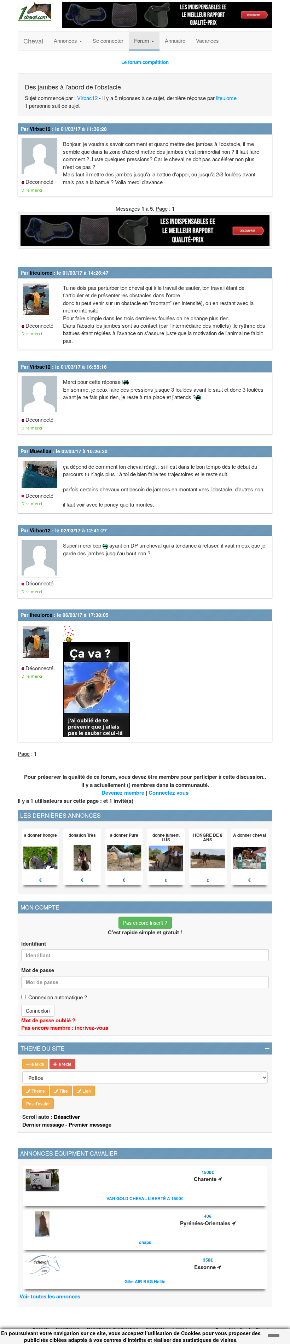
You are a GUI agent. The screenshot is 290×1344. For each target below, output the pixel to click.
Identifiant (33, 943)
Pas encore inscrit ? (145, 922)
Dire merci (32, 190)
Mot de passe (37, 970)
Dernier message (43, 1124)
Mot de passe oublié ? (48, 1020)
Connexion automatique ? (57, 997)
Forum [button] (142, 40)
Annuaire (175, 40)
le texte (36, 1064)
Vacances (207, 40)
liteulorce (226, 97)
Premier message (90, 1124)
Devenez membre (123, 792)
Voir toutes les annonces (49, 1296)
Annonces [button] (66, 40)
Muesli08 (40, 451)
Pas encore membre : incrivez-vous (64, 1028)
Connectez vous (168, 792)
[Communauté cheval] (34, 11)
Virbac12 (87, 97)
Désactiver (67, 1117)
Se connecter (108, 40)
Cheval (33, 40)
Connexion (38, 1010)
